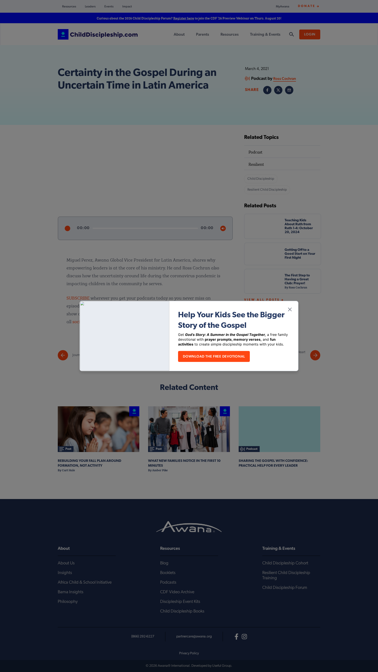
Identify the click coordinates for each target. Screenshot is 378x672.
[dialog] (189, 336)
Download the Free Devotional (214, 356)
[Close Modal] (290, 309)
